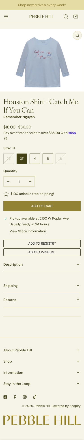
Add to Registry (42, 243)
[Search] (66, 16)
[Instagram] (25, 397)
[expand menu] (6, 16)
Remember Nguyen (19, 117)
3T (22, 158)
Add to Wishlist (42, 252)
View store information (28, 231)
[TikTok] (35, 396)
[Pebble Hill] (42, 16)
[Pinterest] (15, 397)
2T (9, 158)
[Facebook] (5, 397)
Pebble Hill (42, 406)
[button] (76, 16)
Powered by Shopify (66, 406)
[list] (42, 60)
